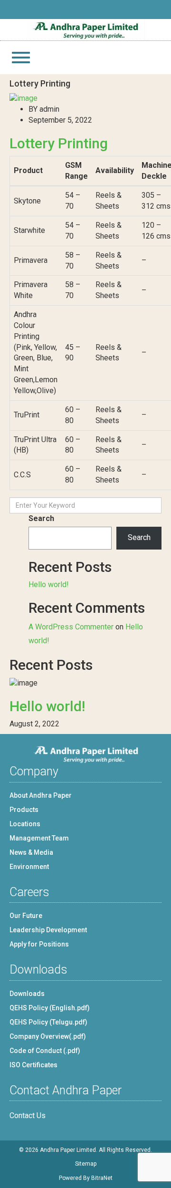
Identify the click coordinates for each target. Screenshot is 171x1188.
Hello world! (48, 584)
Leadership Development (48, 930)
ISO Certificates (33, 1065)
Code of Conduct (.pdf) (45, 1050)
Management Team (39, 838)
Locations (25, 824)
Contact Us (28, 1115)
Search (41, 518)
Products (24, 809)
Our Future (26, 915)
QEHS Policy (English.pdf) (50, 1008)
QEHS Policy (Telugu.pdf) (48, 1022)
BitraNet (102, 1178)
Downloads (27, 993)
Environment (29, 866)
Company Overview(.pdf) (48, 1036)
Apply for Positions (39, 944)
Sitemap (85, 1163)
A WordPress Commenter (71, 626)
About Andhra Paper (41, 795)
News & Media (31, 852)
